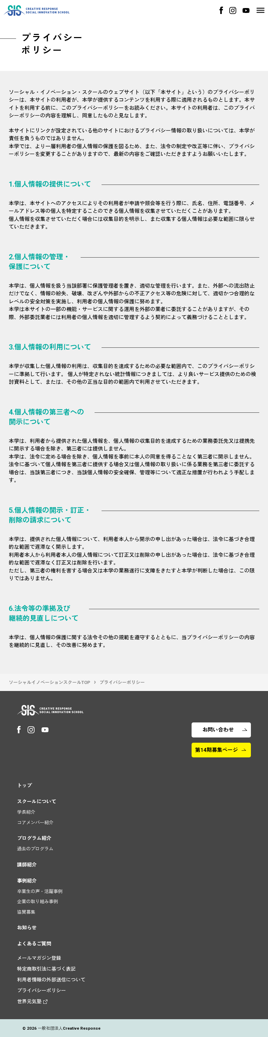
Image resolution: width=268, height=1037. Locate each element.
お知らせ (27, 927)
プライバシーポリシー (41, 990)
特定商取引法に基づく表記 (46, 969)
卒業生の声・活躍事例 (39, 891)
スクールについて (36, 801)
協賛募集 (26, 912)
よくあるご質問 (34, 943)
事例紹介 (27, 881)
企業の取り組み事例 (37, 901)
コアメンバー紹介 (35, 822)
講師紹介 (27, 864)
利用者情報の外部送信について (51, 979)
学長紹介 (26, 812)
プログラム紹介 (34, 838)
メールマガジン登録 (39, 958)
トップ (24, 785)
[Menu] (260, 10)
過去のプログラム (35, 848)
